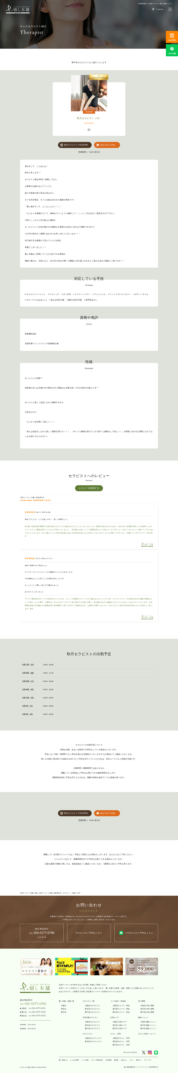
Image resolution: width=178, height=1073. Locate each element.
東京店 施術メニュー (148, 1025)
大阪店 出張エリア (120, 1022)
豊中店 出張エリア (120, 1028)
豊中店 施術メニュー (148, 1028)
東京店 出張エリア (120, 1025)
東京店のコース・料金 (121, 1009)
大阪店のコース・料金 (121, 1006)
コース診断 (85, 1060)
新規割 (116, 1060)
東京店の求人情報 (147, 1009)
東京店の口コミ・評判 (121, 1041)
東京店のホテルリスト (93, 1041)
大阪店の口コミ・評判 (121, 1038)
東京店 (63, 1009)
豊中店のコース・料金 (121, 1012)
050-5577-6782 (107, 145)
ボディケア (147, 1060)
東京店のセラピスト (92, 1009)
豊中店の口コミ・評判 (121, 1045)
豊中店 (63, 1012)
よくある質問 (74, 1060)
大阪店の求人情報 (147, 1006)
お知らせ (124, 1060)
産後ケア (139, 1060)
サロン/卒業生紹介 (97, 1060)
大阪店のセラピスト (92, 1006)
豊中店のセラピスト (92, 1012)
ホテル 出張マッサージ (147, 1034)
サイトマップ (142, 1067)
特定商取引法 (153, 1067)
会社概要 (108, 1060)
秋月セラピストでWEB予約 (76, 145)
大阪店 (63, 1006)
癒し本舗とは (63, 1060)
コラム (131, 1060)
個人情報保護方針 (130, 1067)
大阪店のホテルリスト (93, 1038)
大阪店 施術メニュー (148, 1022)
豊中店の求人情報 (147, 1012)
